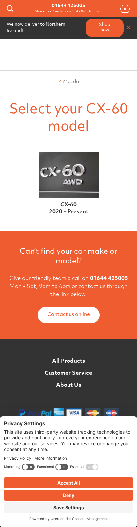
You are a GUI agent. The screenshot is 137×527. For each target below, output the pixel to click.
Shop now (104, 28)
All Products (68, 361)
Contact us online (68, 314)
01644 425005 (68, 5)
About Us (68, 385)
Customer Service (68, 373)
